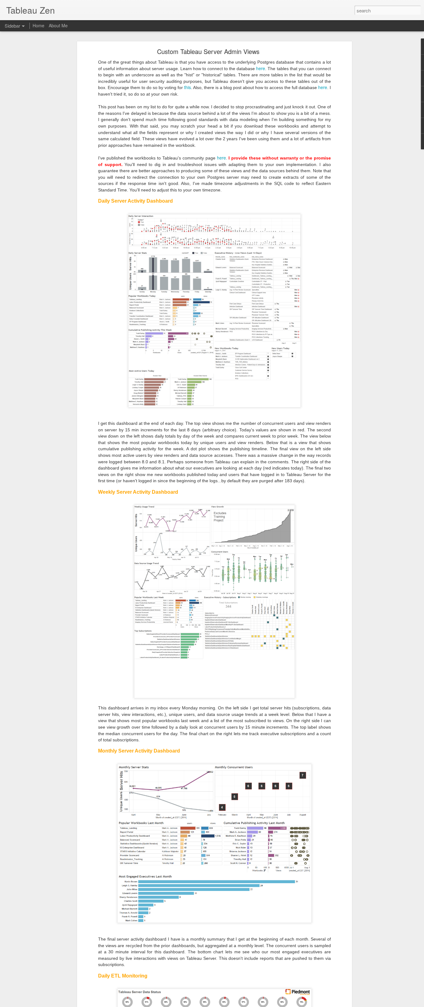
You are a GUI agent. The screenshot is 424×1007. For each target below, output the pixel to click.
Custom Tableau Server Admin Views (208, 51)
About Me (58, 25)
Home (38, 25)
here (260, 68)
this (187, 87)
